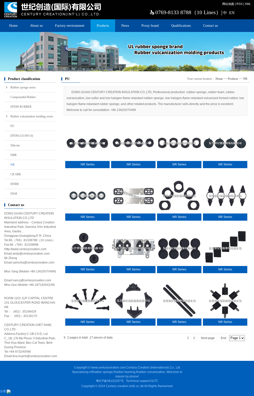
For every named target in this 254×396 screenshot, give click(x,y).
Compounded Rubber (23, 97)
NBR (13, 155)
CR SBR (15, 174)
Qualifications (181, 25)
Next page (208, 338)
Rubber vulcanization (150, 372)
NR (12, 164)
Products (103, 25)
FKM (13, 193)
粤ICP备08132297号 (110, 381)
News (125, 25)
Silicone (15, 145)
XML (248, 4)
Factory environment (69, 25)
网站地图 (228, 4)
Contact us (210, 25)
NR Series (88, 164)
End (223, 338)
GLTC (154, 381)
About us (36, 25)
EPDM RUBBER (21, 106)
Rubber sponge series (23, 87)
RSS (239, 4)
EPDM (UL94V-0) (21, 135)
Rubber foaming (124, 372)
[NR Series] (87, 143)
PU (12, 126)
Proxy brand (150, 25)
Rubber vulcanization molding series (31, 116)
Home (13, 25)
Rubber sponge (102, 372)
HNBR (14, 184)
